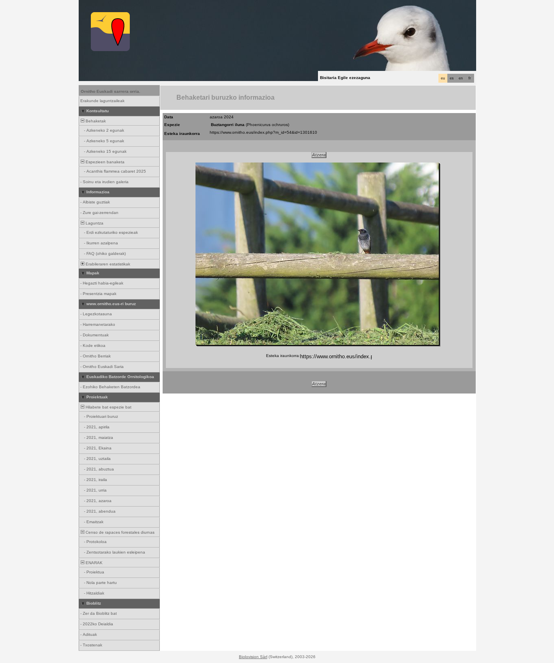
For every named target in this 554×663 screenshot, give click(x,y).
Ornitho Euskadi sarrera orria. (110, 91)
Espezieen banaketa (104, 162)
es (452, 78)
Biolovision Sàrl (253, 656)
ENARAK (93, 562)
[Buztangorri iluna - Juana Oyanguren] (317, 254)
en (461, 78)
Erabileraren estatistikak (107, 264)
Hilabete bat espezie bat (107, 407)
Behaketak (95, 121)
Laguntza (93, 223)
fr (469, 78)
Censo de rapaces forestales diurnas (119, 532)
